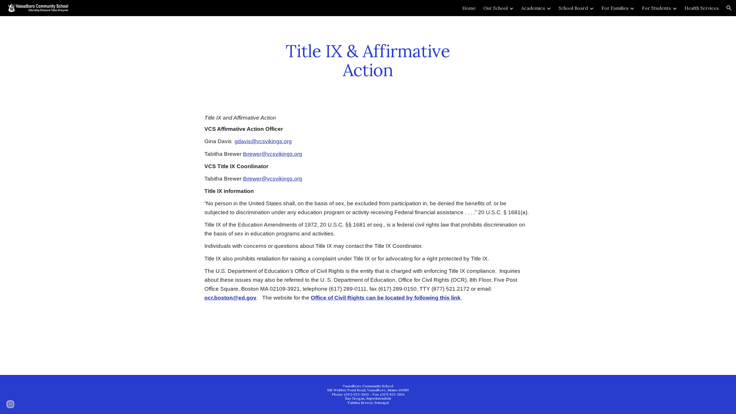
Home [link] (469, 8)
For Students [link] (656, 8)
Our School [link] (495, 8)
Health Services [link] (702, 8)
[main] (368, 60)
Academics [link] (533, 8)
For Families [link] (614, 8)
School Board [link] (573, 8)
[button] (729, 8)
